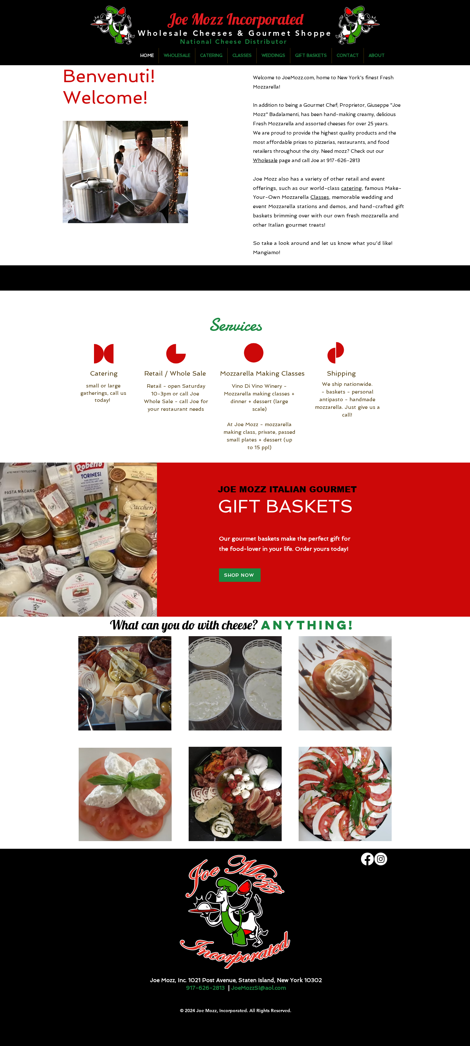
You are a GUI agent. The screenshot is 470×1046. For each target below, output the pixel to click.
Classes (319, 197)
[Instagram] (380, 859)
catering (351, 188)
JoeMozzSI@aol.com (258, 988)
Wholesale (265, 160)
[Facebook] (367, 859)
